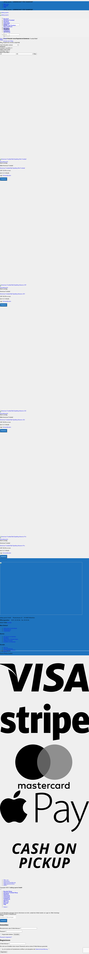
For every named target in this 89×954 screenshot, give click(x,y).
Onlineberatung (7, 629)
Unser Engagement (8, 648)
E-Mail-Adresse (4, 943)
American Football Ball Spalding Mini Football (12, 168)
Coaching (6, 29)
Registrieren (4, 952)
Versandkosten (7, 175)
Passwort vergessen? (6, 937)
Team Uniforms (7, 26)
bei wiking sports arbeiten (9, 650)
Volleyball (6, 24)
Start (1, 38)
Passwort (3, 931)
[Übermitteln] (4, 36)
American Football (8, 20)
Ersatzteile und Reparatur (9, 641)
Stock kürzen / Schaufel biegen (10, 639)
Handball (6, 21)
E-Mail (1, 915)
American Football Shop (10, 892)
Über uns (6, 4)
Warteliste (3, 179)
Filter (35, 54)
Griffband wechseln (8, 640)
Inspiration (6, 898)
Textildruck (6, 899)
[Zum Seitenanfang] (0, 889)
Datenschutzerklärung (9, 882)
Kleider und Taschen (9, 25)
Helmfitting (6, 638)
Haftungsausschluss (9, 884)
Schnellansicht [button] (4, 161)
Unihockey (6, 22)
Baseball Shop (7, 891)
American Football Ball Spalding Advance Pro (12, 545)
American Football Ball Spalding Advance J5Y (12, 294)
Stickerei (6, 900)
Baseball (6, 19)
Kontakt (5, 5)
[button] (1, 40)
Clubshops (6, 896)
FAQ (4, 7)
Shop (5, 38)
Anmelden (16, 934)
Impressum (6, 881)
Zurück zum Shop (8, 41)
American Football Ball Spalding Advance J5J (12, 419)
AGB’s (5, 885)
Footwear (6, 28)
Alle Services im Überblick (9, 636)
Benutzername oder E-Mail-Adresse (10, 928)
